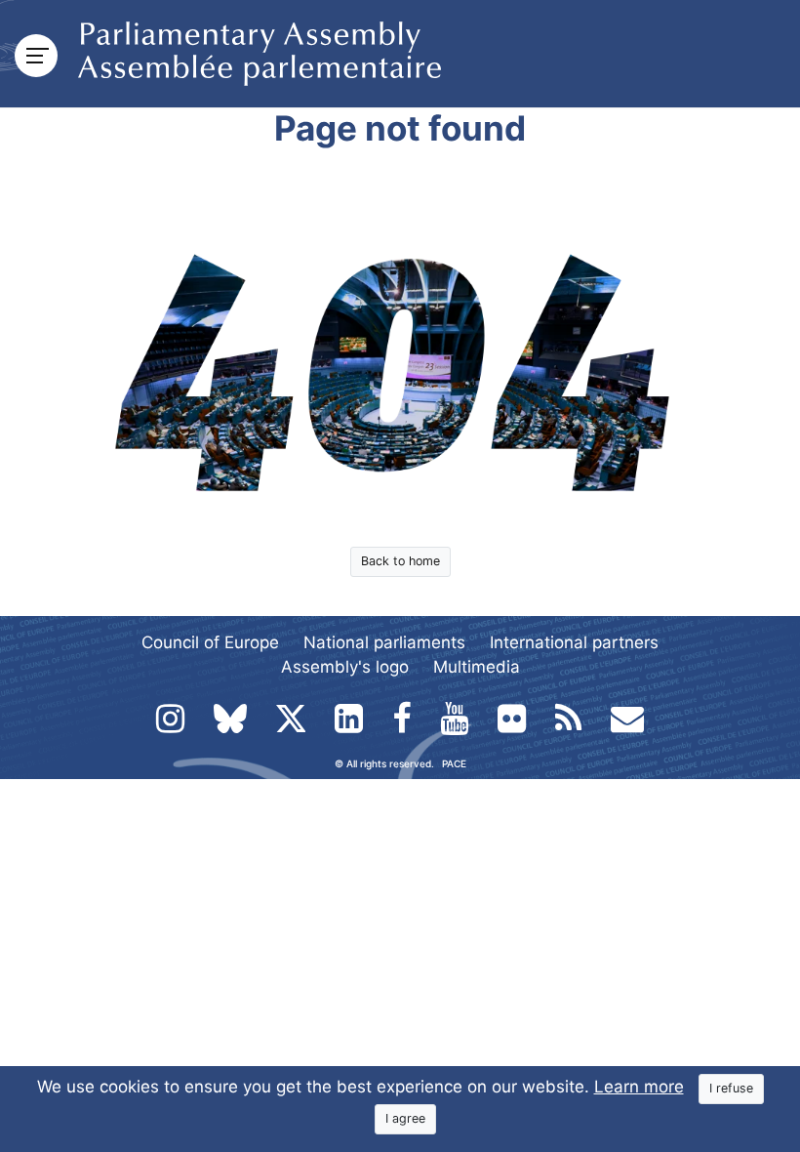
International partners (574, 642)
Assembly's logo (345, 667)
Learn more (639, 1086)
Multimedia (476, 667)
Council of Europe (210, 642)
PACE (454, 763)
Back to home (400, 561)
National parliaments (384, 642)
